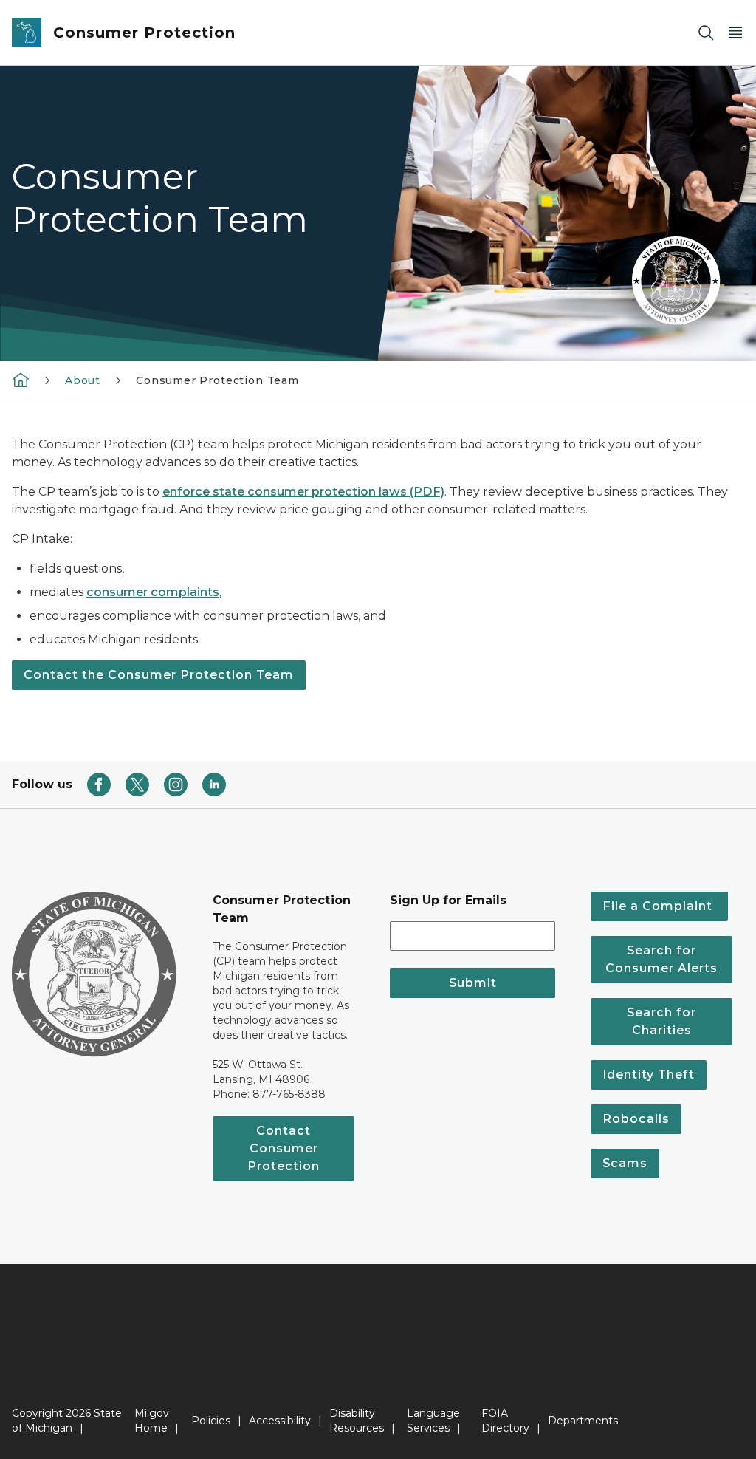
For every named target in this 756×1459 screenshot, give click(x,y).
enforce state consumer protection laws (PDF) (303, 492)
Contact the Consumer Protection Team (159, 675)
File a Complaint (659, 906)
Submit (473, 983)
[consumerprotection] (21, 379)
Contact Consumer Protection (283, 1148)
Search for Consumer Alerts (661, 959)
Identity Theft (648, 1074)
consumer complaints (152, 592)
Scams (624, 1163)
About (82, 380)
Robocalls (636, 1119)
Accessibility (280, 1420)
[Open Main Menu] (735, 33)
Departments (583, 1420)
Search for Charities (661, 1021)
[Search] (706, 33)
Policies (210, 1420)
